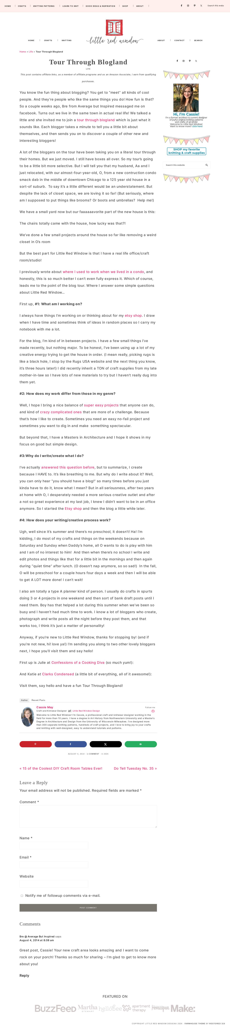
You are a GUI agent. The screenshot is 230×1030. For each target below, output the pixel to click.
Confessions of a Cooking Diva (78, 662)
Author (24, 700)
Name (26, 838)
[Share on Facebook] (71, 744)
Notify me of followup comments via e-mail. (62, 895)
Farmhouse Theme (195, 1024)
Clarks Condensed (58, 674)
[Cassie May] (27, 710)
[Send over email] (141, 744)
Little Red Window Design (86, 711)
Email (26, 857)
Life (31, 51)
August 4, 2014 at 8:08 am (37, 940)
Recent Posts (38, 700)
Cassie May (44, 707)
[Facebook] (153, 711)
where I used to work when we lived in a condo (103, 272)
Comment (29, 802)
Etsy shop (74, 508)
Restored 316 (217, 1024)
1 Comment (93, 754)
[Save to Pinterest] (36, 744)
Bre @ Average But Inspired (37, 936)
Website (27, 876)
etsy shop (133, 315)
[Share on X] (106, 744)
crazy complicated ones (61, 412)
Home (23, 51)
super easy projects (102, 405)
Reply (24, 975)
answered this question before (68, 467)
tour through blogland (96, 120)
